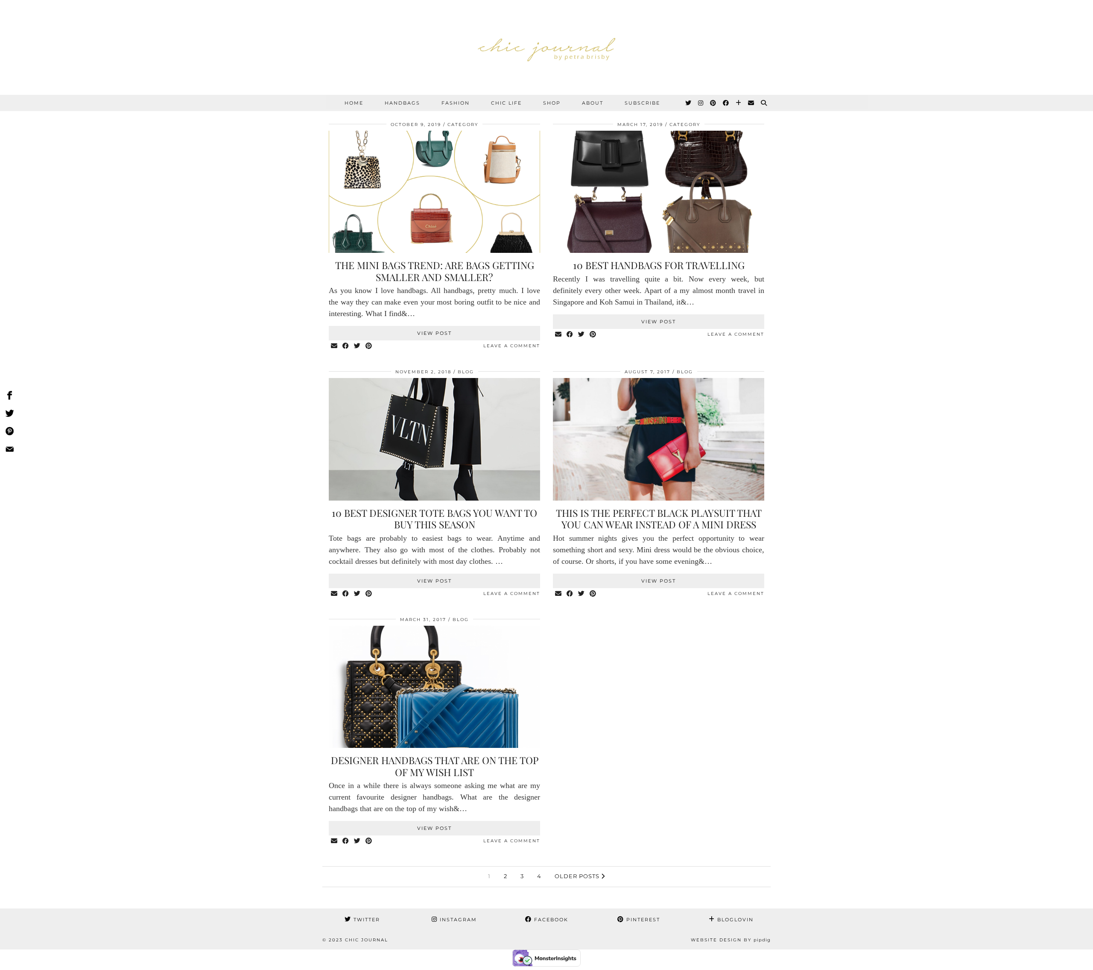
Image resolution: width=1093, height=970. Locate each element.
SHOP (552, 103)
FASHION (455, 103)
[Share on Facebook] (346, 346)
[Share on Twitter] (357, 346)
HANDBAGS (402, 103)
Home (354, 103)
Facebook (550, 920)
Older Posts (578, 876)
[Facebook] (726, 103)
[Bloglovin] (739, 103)
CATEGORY (462, 124)
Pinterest (642, 920)
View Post (434, 333)
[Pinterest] (713, 103)
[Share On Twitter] (9, 415)
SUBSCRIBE (642, 103)
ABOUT (592, 103)
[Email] (751, 103)
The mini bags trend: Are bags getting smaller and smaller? (434, 271)
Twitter (365, 920)
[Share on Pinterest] (369, 346)
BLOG (466, 372)
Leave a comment (511, 346)
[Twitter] (688, 103)
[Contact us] (9, 451)
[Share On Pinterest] (9, 433)
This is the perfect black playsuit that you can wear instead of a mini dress (659, 518)
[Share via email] (334, 346)
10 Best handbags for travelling (659, 265)
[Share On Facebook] (9, 397)
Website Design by (731, 940)
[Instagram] (701, 103)
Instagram (457, 920)
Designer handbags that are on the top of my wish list (434, 766)
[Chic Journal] (546, 47)
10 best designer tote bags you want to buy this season (434, 518)
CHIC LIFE (506, 103)
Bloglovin (734, 920)
